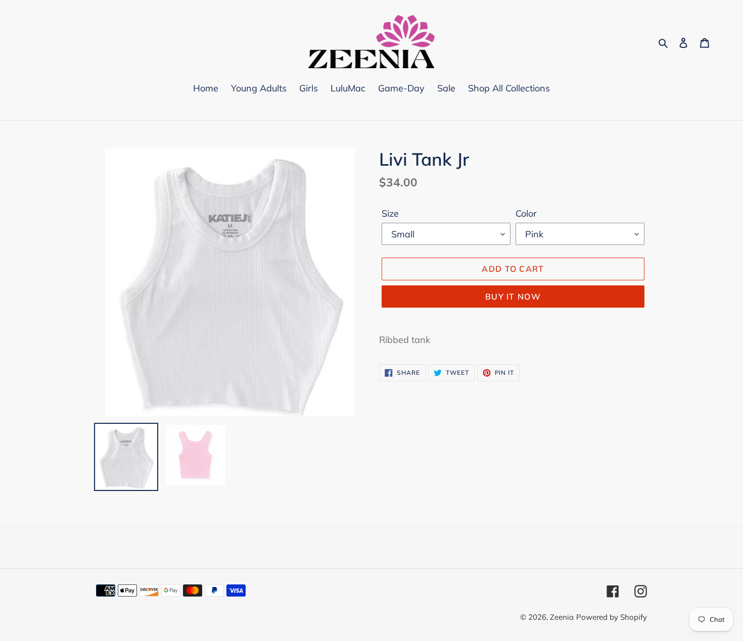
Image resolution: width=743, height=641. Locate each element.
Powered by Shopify (611, 617)
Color (526, 213)
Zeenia (562, 617)
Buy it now (513, 296)
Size (390, 213)
